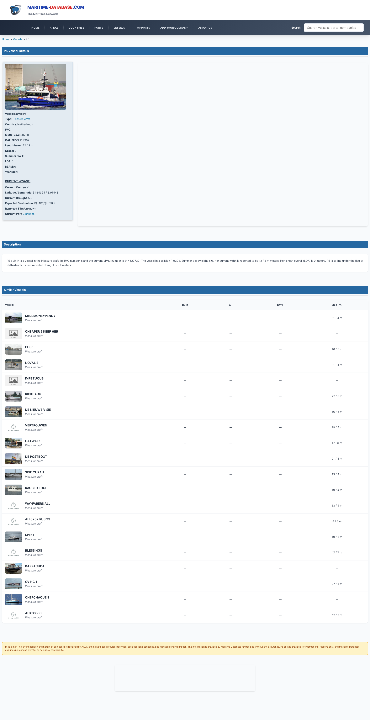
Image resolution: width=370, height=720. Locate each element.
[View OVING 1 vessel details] (13, 583)
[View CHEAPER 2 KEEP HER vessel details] (13, 333)
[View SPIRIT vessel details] (13, 537)
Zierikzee (28, 213)
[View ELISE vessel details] (13, 349)
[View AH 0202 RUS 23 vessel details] (13, 521)
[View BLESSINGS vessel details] (13, 552)
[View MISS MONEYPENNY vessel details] (13, 317)
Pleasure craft (21, 119)
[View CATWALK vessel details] (13, 443)
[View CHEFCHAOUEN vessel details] (13, 599)
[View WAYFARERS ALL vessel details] (13, 505)
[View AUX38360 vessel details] (13, 615)
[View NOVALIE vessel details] (13, 364)
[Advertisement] (185, 677)
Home (5, 39)
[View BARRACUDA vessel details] (13, 568)
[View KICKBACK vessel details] (13, 396)
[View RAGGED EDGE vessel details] (13, 490)
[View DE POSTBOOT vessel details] (13, 458)
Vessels (17, 39)
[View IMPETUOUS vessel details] (13, 380)
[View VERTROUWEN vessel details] (13, 427)
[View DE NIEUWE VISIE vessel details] (13, 411)
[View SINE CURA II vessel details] (13, 474)
